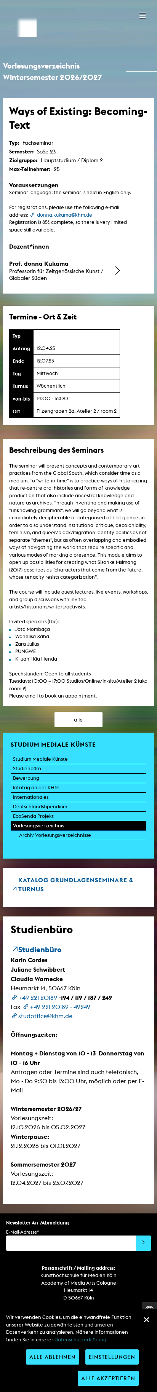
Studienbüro (27, 768)
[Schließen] (146, 1319)
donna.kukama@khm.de (64, 215)
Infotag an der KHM (36, 787)
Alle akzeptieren (108, 1378)
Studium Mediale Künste (40, 759)
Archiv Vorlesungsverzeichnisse (55, 835)
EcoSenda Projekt (33, 816)
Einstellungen (112, 1357)
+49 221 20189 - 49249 (60, 1006)
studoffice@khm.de (45, 1016)
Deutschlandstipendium (40, 806)
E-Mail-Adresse (22, 1232)
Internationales (30, 797)
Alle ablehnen (52, 1357)
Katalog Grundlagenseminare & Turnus (75, 884)
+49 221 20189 (37, 997)
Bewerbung (26, 778)
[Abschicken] (143, 1243)
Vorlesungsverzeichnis (38, 825)
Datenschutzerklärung (80, 1340)
